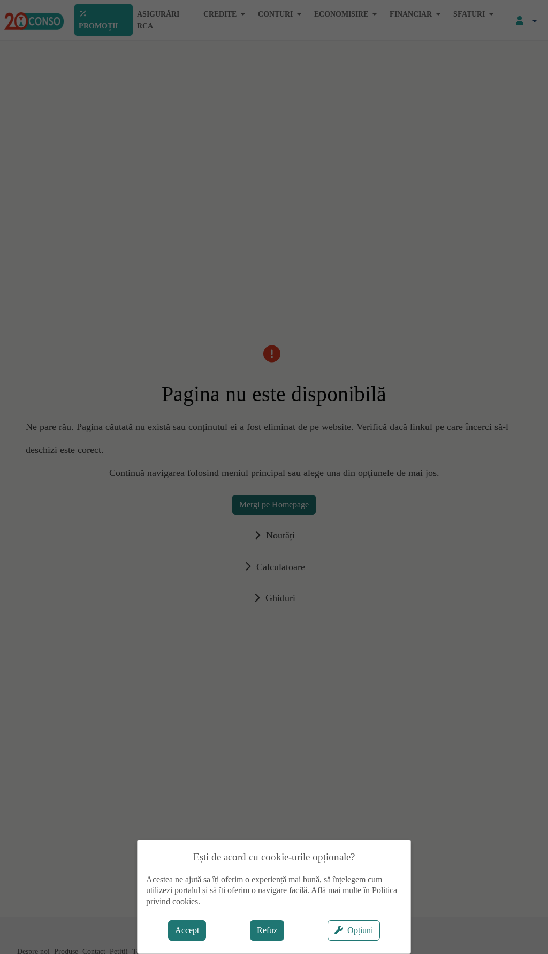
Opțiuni (360, 930)
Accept (187, 930)
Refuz (267, 930)
